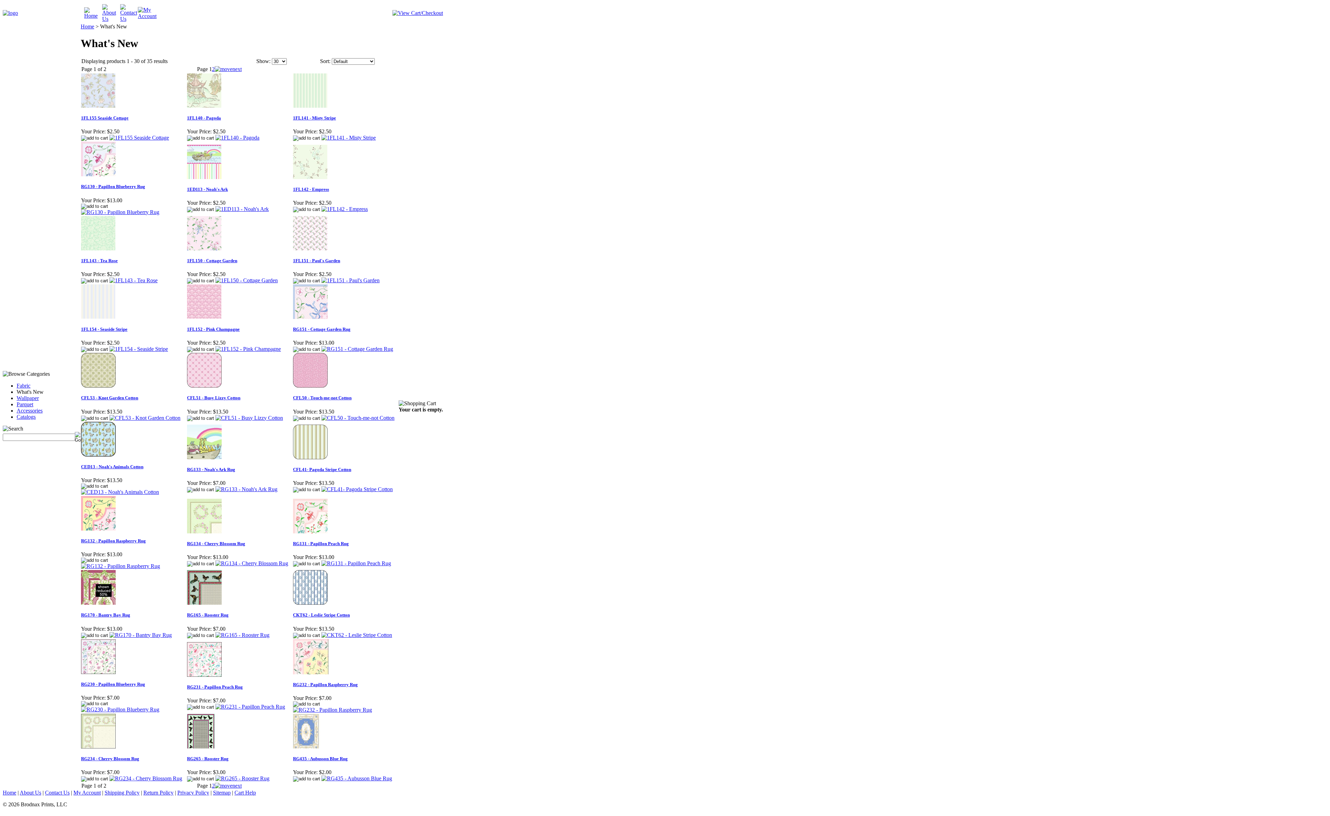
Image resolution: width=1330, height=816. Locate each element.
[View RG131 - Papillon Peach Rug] (356, 563)
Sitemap (222, 793)
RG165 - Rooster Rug (208, 615)
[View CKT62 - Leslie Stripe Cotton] (356, 635)
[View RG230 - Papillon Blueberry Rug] (120, 709)
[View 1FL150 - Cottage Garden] (246, 280)
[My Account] (147, 16)
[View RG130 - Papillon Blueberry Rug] (120, 212)
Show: (263, 61)
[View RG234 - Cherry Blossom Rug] (145, 778)
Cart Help (245, 793)
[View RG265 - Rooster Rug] (242, 778)
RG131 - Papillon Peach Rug (321, 543)
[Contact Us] (129, 19)
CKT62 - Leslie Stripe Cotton (321, 615)
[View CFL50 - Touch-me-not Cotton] (357, 418)
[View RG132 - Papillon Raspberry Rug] (120, 566)
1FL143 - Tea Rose (99, 260)
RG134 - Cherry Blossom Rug (216, 543)
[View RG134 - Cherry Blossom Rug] (251, 563)
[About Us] (111, 19)
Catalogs (26, 417)
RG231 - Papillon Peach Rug (215, 687)
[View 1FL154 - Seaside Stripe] (138, 349)
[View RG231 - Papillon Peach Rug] (250, 707)
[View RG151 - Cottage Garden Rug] (357, 349)
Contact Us (57, 793)
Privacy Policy (193, 793)
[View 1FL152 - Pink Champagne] (248, 349)
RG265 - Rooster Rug (208, 758)
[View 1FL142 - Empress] (344, 209)
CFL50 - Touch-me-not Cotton (322, 397)
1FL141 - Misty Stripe (314, 118)
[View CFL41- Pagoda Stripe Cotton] (357, 489)
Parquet (25, 404)
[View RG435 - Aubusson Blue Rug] (356, 778)
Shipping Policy (122, 793)
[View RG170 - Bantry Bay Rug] (140, 635)
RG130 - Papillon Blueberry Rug (113, 186)
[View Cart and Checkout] (417, 13)
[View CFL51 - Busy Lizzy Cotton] (249, 418)
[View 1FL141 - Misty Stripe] (348, 138)
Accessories (30, 411)
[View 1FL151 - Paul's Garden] (350, 280)
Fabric (23, 386)
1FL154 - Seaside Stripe (104, 329)
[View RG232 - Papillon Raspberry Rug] (332, 710)
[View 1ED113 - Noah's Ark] (242, 209)
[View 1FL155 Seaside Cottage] (139, 138)
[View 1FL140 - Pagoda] (237, 138)
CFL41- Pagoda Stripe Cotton (322, 469)
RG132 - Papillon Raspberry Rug (113, 540)
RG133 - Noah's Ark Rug (211, 469)
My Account (87, 793)
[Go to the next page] (228, 69)
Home (87, 26)
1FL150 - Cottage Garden (212, 260)
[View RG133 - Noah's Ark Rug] (246, 489)
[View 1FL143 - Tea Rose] (133, 280)
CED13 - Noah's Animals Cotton (112, 466)
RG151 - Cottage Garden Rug (322, 329)
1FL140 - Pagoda (204, 118)
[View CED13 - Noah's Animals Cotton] (120, 492)
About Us (30, 793)
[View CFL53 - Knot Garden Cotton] (144, 418)
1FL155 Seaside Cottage (104, 118)
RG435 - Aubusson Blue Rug (320, 758)
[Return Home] (10, 13)
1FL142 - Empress (311, 189)
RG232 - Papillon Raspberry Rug (325, 684)
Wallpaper (28, 398)
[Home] (93, 16)
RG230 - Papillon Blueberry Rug (113, 684)
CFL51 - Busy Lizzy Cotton (213, 397)
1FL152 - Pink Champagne (213, 329)
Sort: (325, 61)
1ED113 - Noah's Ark (207, 189)
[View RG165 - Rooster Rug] (242, 635)
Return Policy (158, 793)
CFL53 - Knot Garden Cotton (109, 397)
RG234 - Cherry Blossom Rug (110, 758)
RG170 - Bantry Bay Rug (105, 615)
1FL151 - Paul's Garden (316, 260)
